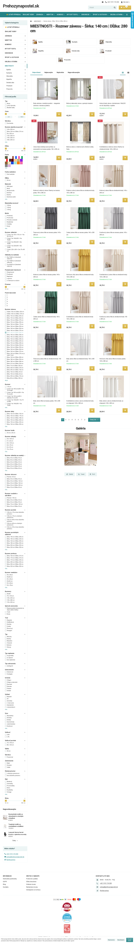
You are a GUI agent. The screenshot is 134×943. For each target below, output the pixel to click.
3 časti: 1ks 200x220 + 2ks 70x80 (14, 242)
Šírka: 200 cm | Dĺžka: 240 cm (15, 564)
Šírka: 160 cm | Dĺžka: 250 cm (15, 347)
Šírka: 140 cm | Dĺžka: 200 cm (15, 537)
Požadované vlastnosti (13, 270)
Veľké (8, 767)
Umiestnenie (9, 670)
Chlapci (9, 680)
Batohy (9, 638)
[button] (129, 8)
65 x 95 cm (10, 447)
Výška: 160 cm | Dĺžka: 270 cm (15, 313)
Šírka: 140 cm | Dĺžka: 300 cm (15, 334)
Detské (9, 690)
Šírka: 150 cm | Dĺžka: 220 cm (15, 422)
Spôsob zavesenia (11, 606)
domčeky (9, 701)
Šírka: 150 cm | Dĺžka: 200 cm (15, 420)
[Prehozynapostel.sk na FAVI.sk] (67, 907)
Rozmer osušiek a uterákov (11, 494)
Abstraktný (10, 715)
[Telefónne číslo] (97, 883)
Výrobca (8, 121)
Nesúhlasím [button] (121, 940)
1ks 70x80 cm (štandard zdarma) (14, 261)
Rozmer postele (10, 510)
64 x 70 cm (10, 445)
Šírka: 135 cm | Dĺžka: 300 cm (15, 322)
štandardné (10, 705)
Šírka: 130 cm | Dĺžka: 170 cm (15, 416)
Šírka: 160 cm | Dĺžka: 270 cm (15, 351)
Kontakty (5, 887)
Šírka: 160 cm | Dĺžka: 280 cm (15, 357)
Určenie (7, 678)
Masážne (9, 641)
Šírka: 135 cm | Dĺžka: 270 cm (15, 320)
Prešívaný (10, 215)
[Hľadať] (114, 8)
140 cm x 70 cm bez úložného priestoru (15, 513)
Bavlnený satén (11, 197)
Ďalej (14, 840)
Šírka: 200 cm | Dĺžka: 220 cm (15, 545)
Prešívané (10, 274)
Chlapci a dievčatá (12, 682)
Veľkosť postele (10, 740)
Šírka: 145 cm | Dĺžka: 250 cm (15, 337)
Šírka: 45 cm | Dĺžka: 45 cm (14, 464)
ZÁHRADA (39, 14)
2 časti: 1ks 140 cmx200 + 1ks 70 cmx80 (15, 389)
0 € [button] (125, 7)
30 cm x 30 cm (11, 432)
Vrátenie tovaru (31, 884)
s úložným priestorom (13, 773)
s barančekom (11, 707)
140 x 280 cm (11, 600)
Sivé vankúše (10, 174)
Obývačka (9, 76)
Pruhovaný (10, 217)
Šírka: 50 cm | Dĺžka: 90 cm (14, 502)
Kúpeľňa (9, 79)
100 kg (9, 205)
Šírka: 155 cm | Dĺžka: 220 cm (15, 341)
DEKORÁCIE (85, 14)
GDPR (5, 881)
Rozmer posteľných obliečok (11, 533)
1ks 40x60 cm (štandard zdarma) (14, 265)
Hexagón (9, 630)
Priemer (8, 284)
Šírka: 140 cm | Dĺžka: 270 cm (15, 330)
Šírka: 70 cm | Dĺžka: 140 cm (15, 504)
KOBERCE (60, 14)
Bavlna (9, 194)
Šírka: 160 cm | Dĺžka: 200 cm (15, 424)
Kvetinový (9, 726)
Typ (6, 101)
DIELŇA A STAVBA (116, 14)
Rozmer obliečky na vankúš (14, 455)
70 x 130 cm (10, 596)
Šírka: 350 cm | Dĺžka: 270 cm (15, 367)
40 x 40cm (10, 575)
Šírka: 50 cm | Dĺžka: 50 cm (14, 466)
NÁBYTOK (49, 14)
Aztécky (9, 717)
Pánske (9, 688)
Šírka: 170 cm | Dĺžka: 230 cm (15, 560)
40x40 (8, 594)
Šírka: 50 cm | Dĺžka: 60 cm (14, 468)
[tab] (123, 72)
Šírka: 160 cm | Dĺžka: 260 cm (15, 349)
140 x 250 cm (11, 598)
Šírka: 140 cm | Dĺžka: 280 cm (15, 332)
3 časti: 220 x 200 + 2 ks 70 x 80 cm (16, 250)
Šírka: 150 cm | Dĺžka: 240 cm (15, 339)
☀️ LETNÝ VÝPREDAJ (13, 14)
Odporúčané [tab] (36, 72)
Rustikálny (10, 790)
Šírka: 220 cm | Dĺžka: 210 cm (15, 131)
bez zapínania (11, 660)
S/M (8, 734)
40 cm (8, 751)
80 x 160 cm (10, 745)
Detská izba (10, 82)
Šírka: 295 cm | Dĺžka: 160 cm (15, 369)
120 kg (9, 209)
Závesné (9, 643)
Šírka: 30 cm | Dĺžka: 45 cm (14, 479)
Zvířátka (9, 224)
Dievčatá (9, 684)
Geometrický (10, 722)
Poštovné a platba (32, 879)
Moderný (9, 781)
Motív (7, 213)
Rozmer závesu (10, 309)
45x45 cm (10, 581)
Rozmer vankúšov (11, 572)
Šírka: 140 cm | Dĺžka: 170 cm (15, 324)
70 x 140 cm (10, 742)
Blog (4, 884)
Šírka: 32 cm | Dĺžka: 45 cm (14, 487)
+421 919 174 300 (12, 854)
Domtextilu (10, 123)
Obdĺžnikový (10, 622)
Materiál (8, 184)
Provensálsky (11, 785)
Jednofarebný (11, 724)
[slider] (6, 114)
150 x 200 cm (11, 602)
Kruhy (8, 614)
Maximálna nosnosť (11, 203)
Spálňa (8, 69)
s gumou (9, 278)
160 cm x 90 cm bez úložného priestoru (15, 527)
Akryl (8, 188)
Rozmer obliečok (11, 232)
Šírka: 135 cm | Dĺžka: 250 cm (15, 316)
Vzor (6, 713)
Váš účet (126, 2)
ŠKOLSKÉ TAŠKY (28, 14)
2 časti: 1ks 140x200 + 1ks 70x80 (14, 239)
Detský (9, 720)
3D (7, 698)
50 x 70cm (10, 585)
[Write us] (97, 890)
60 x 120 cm (10, 443)
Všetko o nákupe (32, 876)
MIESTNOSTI (9, 66)
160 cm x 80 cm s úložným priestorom (14, 524)
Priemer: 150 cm (11, 498)
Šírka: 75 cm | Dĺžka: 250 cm (15, 365)
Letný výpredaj (11, 105)
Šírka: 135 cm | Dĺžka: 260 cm (15, 318)
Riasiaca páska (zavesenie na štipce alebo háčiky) (15, 609)
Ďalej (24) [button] (93, 420)
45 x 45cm (10, 579)
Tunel (8, 612)
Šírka (6, 798)
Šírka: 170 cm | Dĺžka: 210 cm (15, 558)
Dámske (9, 686)
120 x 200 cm (11, 135)
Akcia (8, 103)
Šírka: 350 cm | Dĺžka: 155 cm (15, 376)
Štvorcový (10, 628)
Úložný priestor (10, 771)
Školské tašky (11, 107)
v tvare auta (10, 703)
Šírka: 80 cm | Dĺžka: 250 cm (15, 378)
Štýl (6, 779)
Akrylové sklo (10, 190)
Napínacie (10, 276)
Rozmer (7, 384)
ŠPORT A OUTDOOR (100, 14)
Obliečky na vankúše (12, 255)
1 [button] (63, 420)
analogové (10, 666)
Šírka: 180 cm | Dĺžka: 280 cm (15, 361)
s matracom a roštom (13, 280)
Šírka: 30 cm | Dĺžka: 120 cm (15, 481)
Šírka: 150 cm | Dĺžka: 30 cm (15, 372)
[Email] (102, 2)
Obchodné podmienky (10, 879)
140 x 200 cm (11, 137)
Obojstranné (10, 272)
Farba (7, 154)
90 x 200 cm (10, 133)
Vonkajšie (9, 674)
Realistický (10, 222)
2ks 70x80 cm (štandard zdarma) (14, 258)
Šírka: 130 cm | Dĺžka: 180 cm (15, 418)
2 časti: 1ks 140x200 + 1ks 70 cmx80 (15, 400)
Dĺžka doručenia (31, 881)
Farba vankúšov (10, 172)
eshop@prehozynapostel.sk (15, 857)
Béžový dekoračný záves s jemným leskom (79, 103)
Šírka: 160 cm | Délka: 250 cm (15, 345)
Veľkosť (7, 732)
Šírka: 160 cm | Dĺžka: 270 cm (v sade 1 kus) (16, 354)
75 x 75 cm (10, 449)
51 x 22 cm (10, 441)
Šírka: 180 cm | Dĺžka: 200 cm (15, 543)
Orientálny (10, 783)
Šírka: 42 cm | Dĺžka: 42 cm (14, 462)
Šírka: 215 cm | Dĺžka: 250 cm (15, 363)
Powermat (10, 757)
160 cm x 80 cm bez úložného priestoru (15, 520)
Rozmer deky (9, 411)
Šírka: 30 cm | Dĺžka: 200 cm (15, 485)
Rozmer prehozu (10, 553)
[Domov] (31, 21)
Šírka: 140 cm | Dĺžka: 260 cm (15, 328)
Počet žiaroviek (10, 293)
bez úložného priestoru (13, 775)
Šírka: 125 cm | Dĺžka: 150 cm (15, 413)
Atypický (9, 620)
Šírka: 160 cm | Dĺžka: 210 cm (15, 555)
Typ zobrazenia (10, 663)
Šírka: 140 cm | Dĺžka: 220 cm (15, 539)
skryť (6, 380)
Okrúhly (9, 624)
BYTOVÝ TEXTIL (72, 14)
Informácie (7, 876)
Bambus (9, 192)
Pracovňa (9, 89)
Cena (6, 111)
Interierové (10, 672)
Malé (8, 763)
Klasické (9, 696)
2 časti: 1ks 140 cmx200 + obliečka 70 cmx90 (14, 397)
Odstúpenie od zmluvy (33, 890)
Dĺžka (7, 146)
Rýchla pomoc (10, 860)
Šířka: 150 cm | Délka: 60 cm (15, 374)
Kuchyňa (9, 73)
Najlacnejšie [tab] (48, 72)
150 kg (9, 207)
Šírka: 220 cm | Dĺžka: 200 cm (15, 547)
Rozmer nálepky (10, 436)
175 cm (9, 386)
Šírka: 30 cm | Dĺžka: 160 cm (15, 483)
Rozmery (8, 591)
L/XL (8, 736)
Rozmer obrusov (10, 474)
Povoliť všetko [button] (130, 939)
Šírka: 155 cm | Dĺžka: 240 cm (15, 343)
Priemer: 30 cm (11, 477)
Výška (7, 749)
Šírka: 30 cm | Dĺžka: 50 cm (14, 458)
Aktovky (9, 636)
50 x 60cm (10, 583)
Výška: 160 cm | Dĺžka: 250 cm (15, 311)
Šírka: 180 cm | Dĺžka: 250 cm (15, 359)
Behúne (9, 645)
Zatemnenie (9, 761)
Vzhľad (7, 694)
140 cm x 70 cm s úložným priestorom (14, 516)
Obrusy (9, 647)
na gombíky (10, 655)
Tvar (6, 618)
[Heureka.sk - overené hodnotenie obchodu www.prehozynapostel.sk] (67, 918)
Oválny (9, 626)
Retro (8, 788)
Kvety (8, 226)
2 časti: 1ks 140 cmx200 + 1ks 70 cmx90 (15, 393)
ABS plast (10, 186)
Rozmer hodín (9, 430)
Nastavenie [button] (111, 940)
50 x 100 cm (10, 438)
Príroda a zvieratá (12, 220)
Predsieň (9, 86)
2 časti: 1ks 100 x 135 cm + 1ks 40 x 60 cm (15, 235)
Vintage (9, 792)
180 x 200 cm (11, 140)
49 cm (8, 180)
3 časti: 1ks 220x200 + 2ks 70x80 (14, 246)
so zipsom (10, 657)
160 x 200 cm (11, 129)
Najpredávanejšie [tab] (74, 72)
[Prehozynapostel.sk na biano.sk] (67, 928)
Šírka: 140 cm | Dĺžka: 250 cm (15, 326)
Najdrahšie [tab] (60, 72)
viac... (6, 142)
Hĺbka (7, 178)
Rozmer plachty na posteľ (14, 127)
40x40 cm (10, 577)
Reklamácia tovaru (32, 887)
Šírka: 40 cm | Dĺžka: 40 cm (14, 460)
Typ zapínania (9, 653)
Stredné (9, 765)
